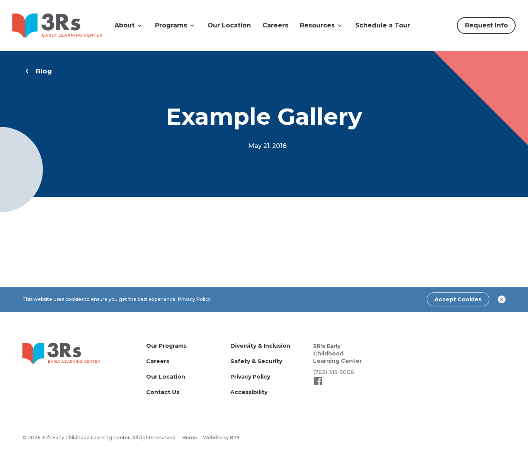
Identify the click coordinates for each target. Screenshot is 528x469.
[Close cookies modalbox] (502, 299)
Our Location (229, 25)
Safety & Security (256, 361)
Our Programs (166, 346)
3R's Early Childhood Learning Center (337, 353)
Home (189, 437)
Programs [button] (171, 25)
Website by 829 (221, 437)
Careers (275, 25)
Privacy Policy (194, 299)
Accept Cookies (458, 299)
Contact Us (162, 392)
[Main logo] (61, 353)
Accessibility (248, 392)
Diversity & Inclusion (260, 346)
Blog (44, 71)
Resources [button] (317, 25)
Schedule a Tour (382, 25)
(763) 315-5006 (333, 372)
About (124, 25)
